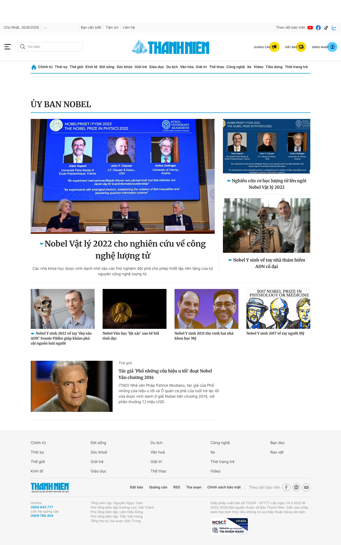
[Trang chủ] (34, 67)
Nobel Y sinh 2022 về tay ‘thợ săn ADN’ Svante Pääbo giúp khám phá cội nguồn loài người (61, 338)
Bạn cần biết (91, 27)
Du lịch (172, 67)
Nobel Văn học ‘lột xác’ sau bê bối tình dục (131, 336)
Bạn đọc (277, 442)
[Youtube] (310, 28)
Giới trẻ (141, 67)
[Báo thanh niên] (170, 47)
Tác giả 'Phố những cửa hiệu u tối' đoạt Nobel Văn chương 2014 (165, 374)
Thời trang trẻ (296, 67)
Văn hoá (158, 452)
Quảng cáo (158, 487)
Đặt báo (136, 487)
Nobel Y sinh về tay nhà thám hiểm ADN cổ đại (269, 263)
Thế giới (76, 67)
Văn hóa (187, 67)
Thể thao (216, 67)
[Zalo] (334, 28)
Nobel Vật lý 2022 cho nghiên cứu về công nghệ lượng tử (125, 250)
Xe (249, 67)
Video (258, 67)
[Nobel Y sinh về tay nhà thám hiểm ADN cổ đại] (266, 225)
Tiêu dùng (274, 67)
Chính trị (45, 67)
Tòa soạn (193, 487)
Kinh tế (91, 67)
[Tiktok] (326, 28)
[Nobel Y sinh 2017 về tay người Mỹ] (278, 309)
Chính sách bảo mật (224, 487)
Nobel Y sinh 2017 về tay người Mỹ (275, 333)
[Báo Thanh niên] (50, 487)
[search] (50, 46)
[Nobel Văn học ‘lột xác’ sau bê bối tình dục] (135, 309)
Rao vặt (277, 452)
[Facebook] (318, 28)
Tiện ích (112, 27)
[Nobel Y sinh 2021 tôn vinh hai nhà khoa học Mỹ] (206, 309)
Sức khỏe (125, 67)
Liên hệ (129, 27)
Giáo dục (156, 67)
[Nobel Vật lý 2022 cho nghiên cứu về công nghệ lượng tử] (123, 176)
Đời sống (107, 67)
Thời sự (61, 67)
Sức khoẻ (99, 452)
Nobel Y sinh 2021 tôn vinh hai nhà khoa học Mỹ (203, 336)
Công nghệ (235, 67)
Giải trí (201, 67)
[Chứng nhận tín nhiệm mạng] (229, 526)
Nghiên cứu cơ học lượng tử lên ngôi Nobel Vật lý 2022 (269, 184)
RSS (176, 487)
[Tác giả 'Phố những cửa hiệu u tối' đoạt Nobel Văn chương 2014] (72, 386)
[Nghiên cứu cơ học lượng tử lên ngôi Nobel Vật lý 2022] (266, 146)
